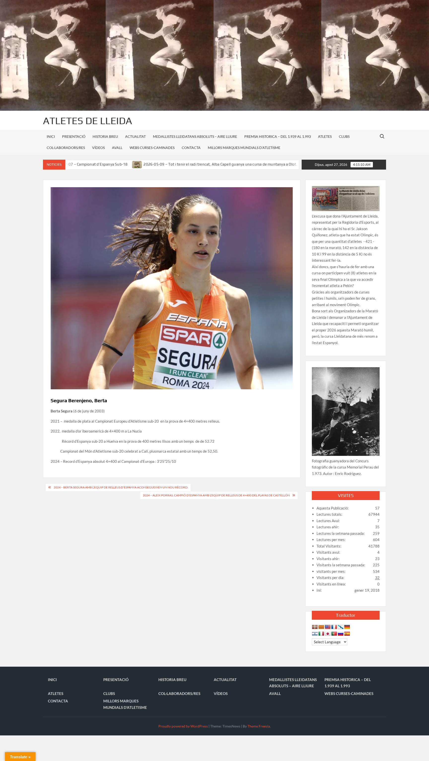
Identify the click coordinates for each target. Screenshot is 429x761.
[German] (347, 627)
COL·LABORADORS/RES (66, 147)
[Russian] (341, 633)
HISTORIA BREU (105, 136)
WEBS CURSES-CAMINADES (152, 147)
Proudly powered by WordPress (183, 726)
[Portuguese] (334, 633)
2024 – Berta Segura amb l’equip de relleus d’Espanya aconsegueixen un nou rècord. (121, 487)
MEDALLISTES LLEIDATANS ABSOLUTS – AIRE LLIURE (195, 136)
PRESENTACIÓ (73, 136)
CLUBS (344, 136)
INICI (51, 136)
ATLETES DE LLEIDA (87, 120)
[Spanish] (347, 633)
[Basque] (315, 627)
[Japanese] (328, 633)
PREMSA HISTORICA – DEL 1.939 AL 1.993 (277, 136)
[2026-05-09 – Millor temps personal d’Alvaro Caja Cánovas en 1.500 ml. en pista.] (270, 164)
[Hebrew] (315, 633)
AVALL (117, 147)
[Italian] (321, 633)
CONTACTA (191, 147)
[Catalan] (321, 627)
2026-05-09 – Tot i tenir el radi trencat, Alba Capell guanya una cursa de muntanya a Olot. (184, 164)
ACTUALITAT (135, 136)
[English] (328, 627)
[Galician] (341, 627)
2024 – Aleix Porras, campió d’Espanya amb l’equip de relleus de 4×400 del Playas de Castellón (216, 495)
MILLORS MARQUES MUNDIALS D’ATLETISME (244, 147)
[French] (334, 627)
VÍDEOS (98, 147)
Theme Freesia (259, 726)
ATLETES (325, 136)
